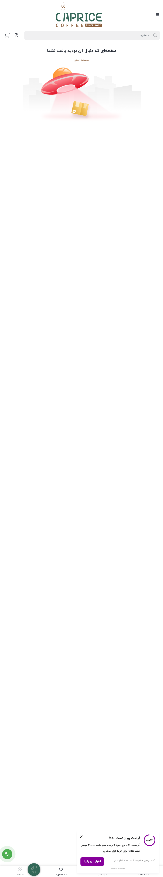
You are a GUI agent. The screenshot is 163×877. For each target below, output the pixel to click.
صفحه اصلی (81, 60)
